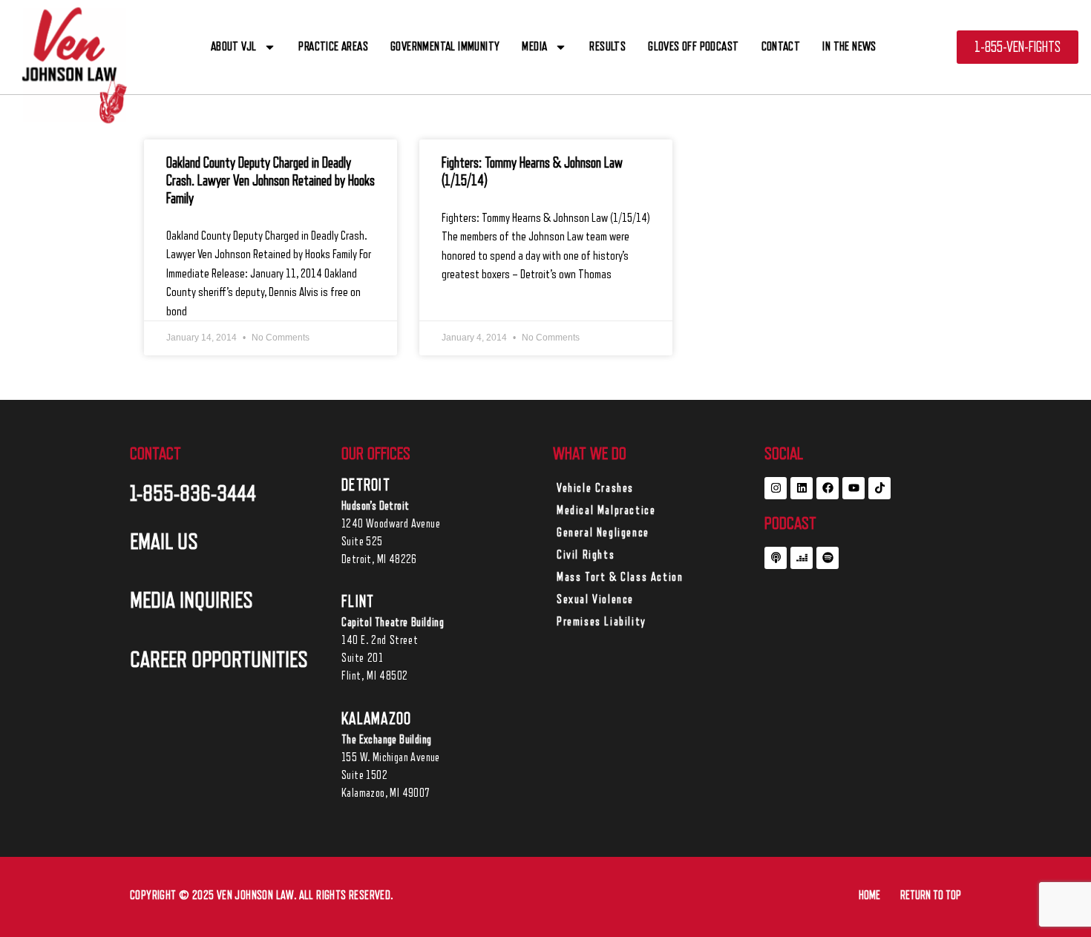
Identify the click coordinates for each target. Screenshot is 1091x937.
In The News (849, 46)
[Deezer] (801, 558)
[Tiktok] (879, 488)
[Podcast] (775, 558)
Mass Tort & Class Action (620, 577)
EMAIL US (164, 541)
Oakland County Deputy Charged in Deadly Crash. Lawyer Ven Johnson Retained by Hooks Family (270, 181)
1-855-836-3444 (193, 493)
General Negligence (603, 533)
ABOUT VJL (234, 46)
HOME (869, 895)
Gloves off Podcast (693, 46)
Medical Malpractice (606, 510)
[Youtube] (853, 488)
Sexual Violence (595, 599)
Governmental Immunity (444, 46)
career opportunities (219, 659)
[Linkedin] (801, 488)
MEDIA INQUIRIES (191, 600)
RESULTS (607, 46)
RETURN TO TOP (930, 895)
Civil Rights (586, 555)
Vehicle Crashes (595, 488)
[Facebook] (827, 488)
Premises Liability (601, 622)
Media (534, 46)
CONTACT (781, 46)
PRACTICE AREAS (333, 46)
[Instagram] (775, 488)
